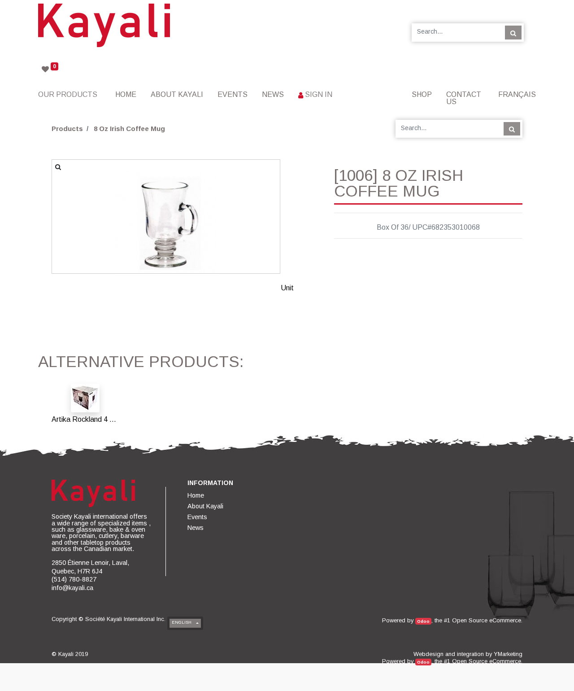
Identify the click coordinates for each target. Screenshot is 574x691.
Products (67, 128)
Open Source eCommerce (486, 620)
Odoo (423, 621)
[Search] (513, 32)
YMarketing (508, 654)
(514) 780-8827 (74, 579)
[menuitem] (125, 94)
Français (517, 94)
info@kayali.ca (72, 587)
